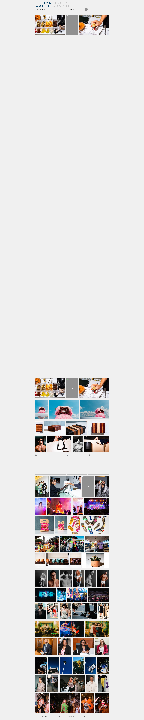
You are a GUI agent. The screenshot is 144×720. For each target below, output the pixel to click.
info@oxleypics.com (88, 716)
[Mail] (86, 9)
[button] (63, 9)
